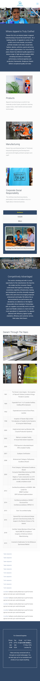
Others (20, 221)
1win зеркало (7, 573)
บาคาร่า (5, 675)
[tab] (20, 212)
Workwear (20, 212)
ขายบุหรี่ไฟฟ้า (12, 675)
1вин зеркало (7, 554)
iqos (17, 675)
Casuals (20, 216)
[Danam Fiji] (20, 4)
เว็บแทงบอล (22, 675)
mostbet (5, 591)
